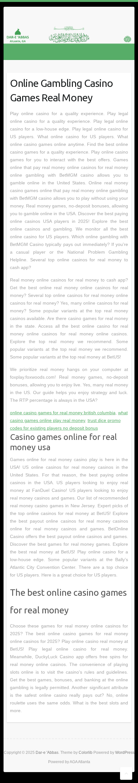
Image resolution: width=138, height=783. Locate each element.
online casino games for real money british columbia (63, 412)
